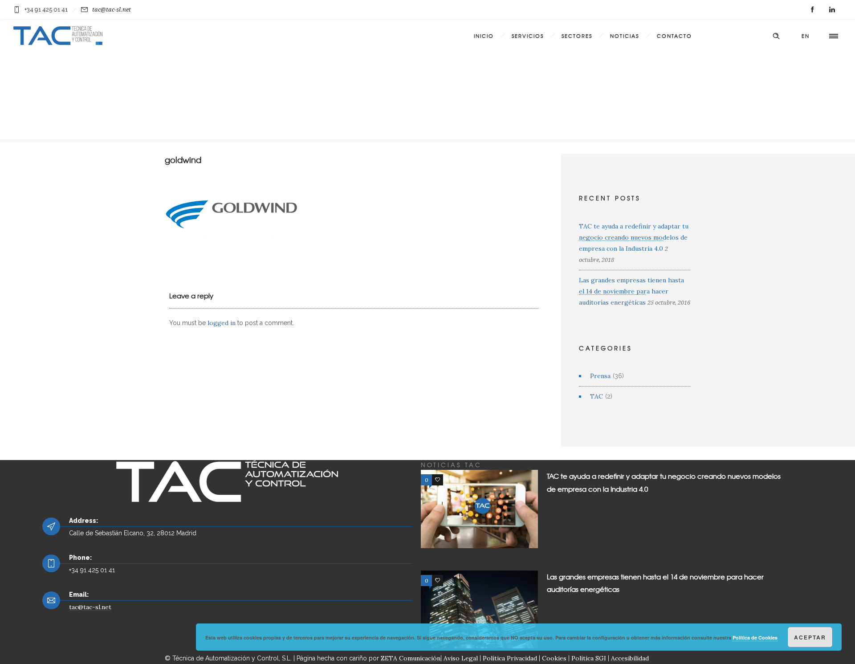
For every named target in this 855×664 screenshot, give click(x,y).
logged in (222, 323)
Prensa (600, 376)
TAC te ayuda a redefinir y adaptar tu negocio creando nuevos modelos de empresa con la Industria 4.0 (633, 237)
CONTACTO (674, 35)
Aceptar (810, 637)
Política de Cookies (755, 637)
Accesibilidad (630, 658)
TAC (596, 396)
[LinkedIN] (832, 10)
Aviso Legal (461, 658)
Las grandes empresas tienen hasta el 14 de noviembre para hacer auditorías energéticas (631, 291)
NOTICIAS (624, 35)
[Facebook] (812, 10)
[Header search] (776, 36)
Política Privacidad (510, 658)
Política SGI (588, 658)
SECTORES (577, 35)
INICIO (484, 35)
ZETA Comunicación (410, 658)
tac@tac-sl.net (111, 9)
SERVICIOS (528, 35)
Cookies (554, 658)
